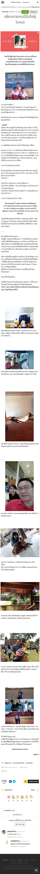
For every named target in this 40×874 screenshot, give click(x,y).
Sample (26, 860)
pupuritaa (11, 831)
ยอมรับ (25, 12)
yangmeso (26, 2)
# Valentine (29, 763)
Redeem (33, 860)
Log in (21, 824)
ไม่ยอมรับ (33, 12)
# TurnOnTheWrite (18, 763)
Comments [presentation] (9, 810)
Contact (20, 863)
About (13, 863)
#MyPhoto (7, 763)
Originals (13, 860)
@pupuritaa (15, 844)
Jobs (26, 863)
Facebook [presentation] (17, 815)
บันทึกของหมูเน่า (16, 2)
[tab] (9, 810)
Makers (7, 2)
